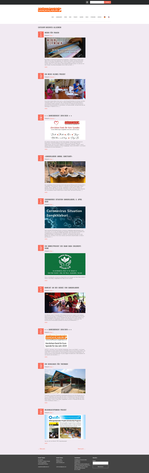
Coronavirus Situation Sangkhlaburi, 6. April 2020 (63, 200)
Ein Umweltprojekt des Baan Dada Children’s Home (63, 247)
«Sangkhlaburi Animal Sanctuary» (58, 156)
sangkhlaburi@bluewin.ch (43, 466)
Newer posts (81, 449)
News (70, 17)
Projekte (75, 17)
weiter (46, 67)
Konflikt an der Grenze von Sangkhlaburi (62, 287)
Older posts (41, 449)
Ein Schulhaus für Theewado (56, 364)
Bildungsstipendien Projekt (56, 410)
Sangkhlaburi (59, 17)
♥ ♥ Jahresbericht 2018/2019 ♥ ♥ (58, 329)
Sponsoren (93, 17)
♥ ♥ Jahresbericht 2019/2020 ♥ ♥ (58, 115)
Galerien (81, 17)
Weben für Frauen (52, 32)
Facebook (87, 2)
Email (94, 460)
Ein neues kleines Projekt (55, 74)
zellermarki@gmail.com (61, 466)
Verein (65, 17)
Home (53, 17)
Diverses (99, 17)
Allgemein (52, 77)
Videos (87, 17)
